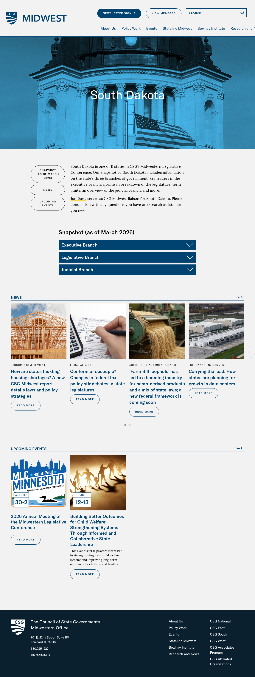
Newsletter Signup (119, 13)
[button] (125, 425)
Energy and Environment (207, 365)
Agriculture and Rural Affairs (152, 365)
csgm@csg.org (40, 654)
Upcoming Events (48, 203)
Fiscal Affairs (80, 365)
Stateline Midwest (182, 641)
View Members (164, 13)
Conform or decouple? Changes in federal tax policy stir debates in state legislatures (97, 380)
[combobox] (216, 12)
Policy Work (178, 628)
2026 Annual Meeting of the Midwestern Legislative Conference (38, 521)
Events (174, 634)
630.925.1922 (40, 648)
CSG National (220, 621)
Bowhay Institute (181, 647)
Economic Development (28, 365)
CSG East (217, 628)
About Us (176, 621)
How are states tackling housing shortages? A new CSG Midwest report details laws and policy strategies (38, 383)
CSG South (218, 634)
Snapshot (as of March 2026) (48, 174)
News (47, 189)
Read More (26, 405)
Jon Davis (78, 198)
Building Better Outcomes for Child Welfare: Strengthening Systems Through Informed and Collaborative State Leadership (97, 530)
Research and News (184, 654)
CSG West (218, 641)
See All (239, 297)
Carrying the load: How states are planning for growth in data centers (212, 377)
